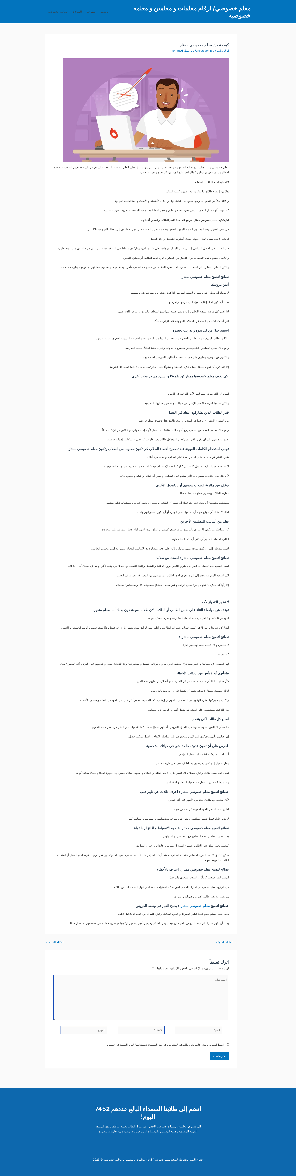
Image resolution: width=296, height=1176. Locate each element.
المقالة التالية (55, 942)
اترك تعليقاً (223, 50)
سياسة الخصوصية (57, 11)
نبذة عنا (91, 11)
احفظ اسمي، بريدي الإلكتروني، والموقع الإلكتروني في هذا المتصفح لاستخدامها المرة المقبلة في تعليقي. (165, 1044)
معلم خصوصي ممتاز (196, 906)
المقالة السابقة (226, 942)
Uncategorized (204, 50)
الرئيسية (104, 11)
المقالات (77, 11)
